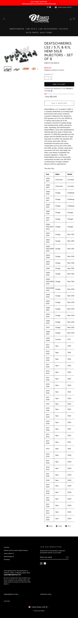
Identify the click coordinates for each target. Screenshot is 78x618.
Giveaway (7, 559)
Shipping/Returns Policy (11, 594)
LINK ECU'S (31, 29)
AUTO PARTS (32, 32)
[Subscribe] (67, 557)
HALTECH (63, 29)
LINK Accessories (48, 29)
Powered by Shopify (39, 610)
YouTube (6, 547)
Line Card (7, 601)
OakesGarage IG (9, 556)
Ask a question (59, 103)
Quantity (49, 74)
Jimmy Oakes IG (9, 553)
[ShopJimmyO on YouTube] (45, 563)
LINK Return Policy (46, 594)
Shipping (47, 70)
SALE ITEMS (46, 32)
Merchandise (17, 29)
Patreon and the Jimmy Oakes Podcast (16, 550)
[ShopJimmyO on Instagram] (41, 563)
